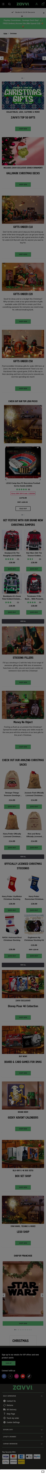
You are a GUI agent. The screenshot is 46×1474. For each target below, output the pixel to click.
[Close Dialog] (43, 1472)
